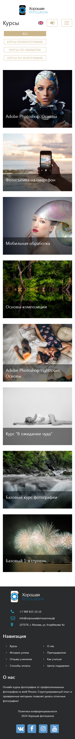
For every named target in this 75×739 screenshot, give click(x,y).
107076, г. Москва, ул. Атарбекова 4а (41, 624)
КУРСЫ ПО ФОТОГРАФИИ (25, 58)
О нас (50, 646)
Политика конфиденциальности (37, 711)
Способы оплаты (20, 665)
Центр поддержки (58, 665)
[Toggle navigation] (66, 23)
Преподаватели (56, 652)
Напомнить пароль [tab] (44, 76)
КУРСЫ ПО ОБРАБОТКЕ (25, 50)
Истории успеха (19, 652)
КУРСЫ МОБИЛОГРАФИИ (25, 42)
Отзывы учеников (21, 659)
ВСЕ (25, 34)
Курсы (13, 646)
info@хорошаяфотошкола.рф (37, 618)
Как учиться (54, 659)
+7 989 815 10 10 (30, 611)
